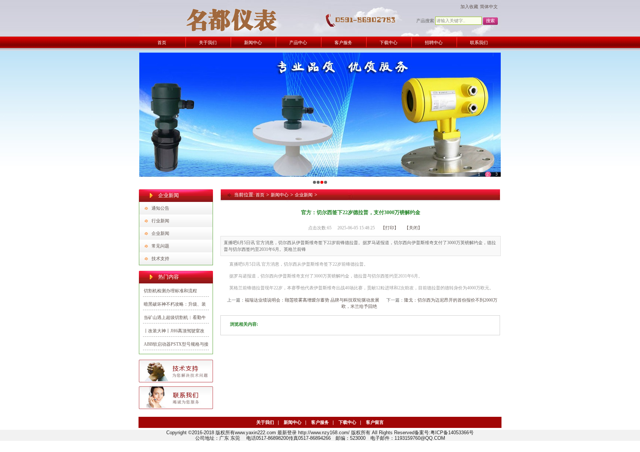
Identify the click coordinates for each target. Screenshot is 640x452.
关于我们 (265, 422)
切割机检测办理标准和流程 (170, 290)
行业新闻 (160, 220)
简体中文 (489, 6)
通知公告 (160, 208)
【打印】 (390, 227)
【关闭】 (413, 227)
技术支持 (160, 258)
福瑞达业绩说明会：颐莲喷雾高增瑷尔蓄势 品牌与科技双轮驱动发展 (312, 300)
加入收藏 (469, 6)
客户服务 (320, 422)
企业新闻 (160, 233)
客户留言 (375, 422)
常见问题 (160, 246)
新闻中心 (280, 194)
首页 (260, 194)
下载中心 (347, 422)
